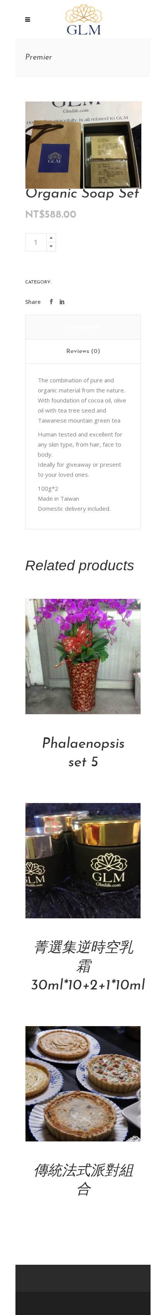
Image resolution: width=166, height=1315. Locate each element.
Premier (62, 282)
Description (83, 327)
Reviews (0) (83, 351)
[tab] (83, 327)
